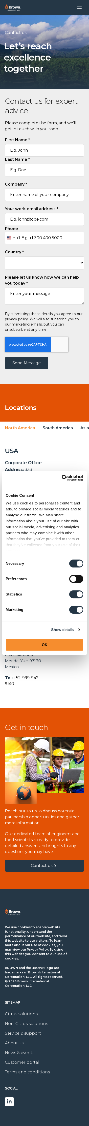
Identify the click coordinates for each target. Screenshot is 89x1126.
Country (14, 252)
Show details (62, 630)
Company (16, 184)
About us (14, 1043)
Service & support (23, 1033)
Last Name (17, 159)
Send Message (26, 363)
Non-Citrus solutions (26, 1023)
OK (44, 645)
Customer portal (22, 1062)
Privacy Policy (37, 949)
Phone (11, 228)
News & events (19, 1052)
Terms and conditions (27, 1072)
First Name (17, 139)
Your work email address (31, 208)
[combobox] (12, 238)
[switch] (76, 579)
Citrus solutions (21, 1014)
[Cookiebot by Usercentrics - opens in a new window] (62, 478)
